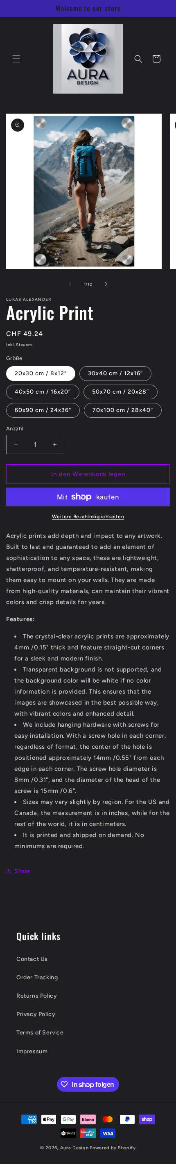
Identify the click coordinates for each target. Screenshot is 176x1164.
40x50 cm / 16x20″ (43, 391)
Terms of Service (40, 1032)
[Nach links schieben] (70, 284)
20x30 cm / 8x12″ (41, 373)
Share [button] (22, 871)
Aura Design (74, 1148)
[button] (16, 59)
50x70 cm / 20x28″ (120, 391)
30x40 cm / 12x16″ (115, 373)
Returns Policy (36, 995)
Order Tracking (37, 977)
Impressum (31, 1051)
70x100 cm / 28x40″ (123, 410)
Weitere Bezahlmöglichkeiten (88, 516)
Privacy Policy (35, 1014)
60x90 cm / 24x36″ (43, 410)
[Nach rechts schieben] (106, 284)
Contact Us (32, 959)
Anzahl (14, 428)
